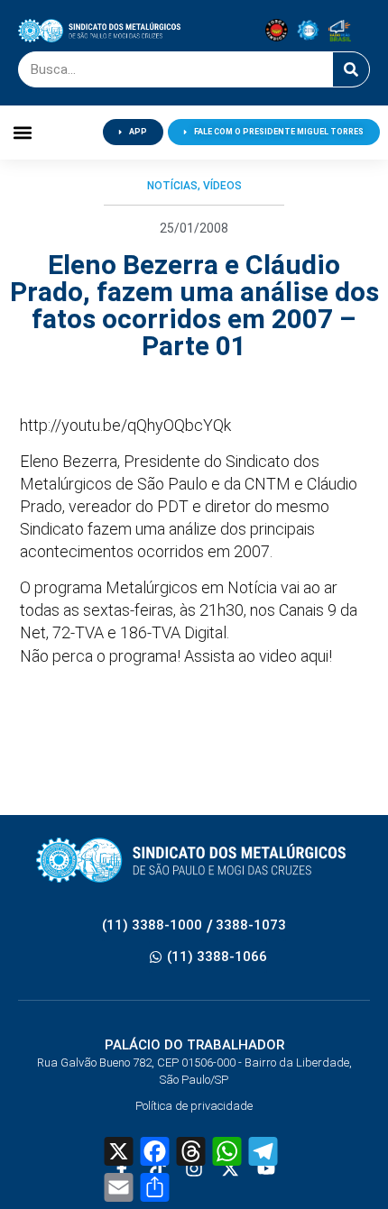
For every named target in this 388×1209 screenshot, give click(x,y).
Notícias (172, 185)
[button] (23, 132)
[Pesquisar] (351, 69)
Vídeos (222, 185)
